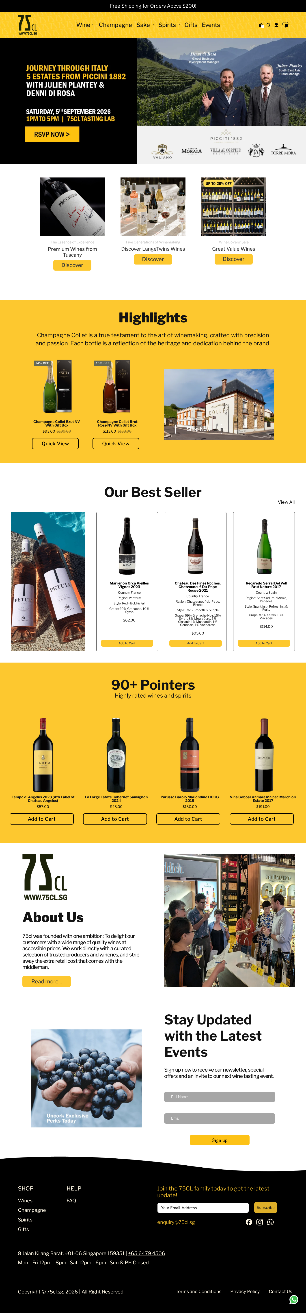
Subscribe (266, 1207)
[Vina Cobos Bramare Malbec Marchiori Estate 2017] (263, 755)
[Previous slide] (12, 101)
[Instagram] (259, 1223)
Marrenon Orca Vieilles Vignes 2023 (129, 585)
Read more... (46, 981)
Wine (83, 24)
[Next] (294, 581)
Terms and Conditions (198, 1291)
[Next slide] (294, 101)
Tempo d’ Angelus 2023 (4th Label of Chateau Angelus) (43, 799)
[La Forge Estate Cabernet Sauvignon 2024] (116, 755)
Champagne (115, 24)
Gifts (190, 24)
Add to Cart (127, 643)
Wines (25, 1200)
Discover (72, 265)
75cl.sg (55, 1292)
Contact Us (280, 1291)
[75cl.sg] (27, 25)
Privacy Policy (245, 1291)
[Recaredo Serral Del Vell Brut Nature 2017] (264, 546)
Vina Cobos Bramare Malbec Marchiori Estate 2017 (263, 799)
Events (211, 24)
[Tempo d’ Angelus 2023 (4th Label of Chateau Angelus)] (43, 755)
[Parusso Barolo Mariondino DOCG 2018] (189, 755)
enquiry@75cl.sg (176, 1222)
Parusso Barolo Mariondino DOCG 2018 (190, 799)
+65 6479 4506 (146, 1253)
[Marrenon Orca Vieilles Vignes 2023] (127, 546)
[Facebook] (249, 1223)
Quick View (55, 443)
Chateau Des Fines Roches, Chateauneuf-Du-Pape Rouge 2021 (198, 586)
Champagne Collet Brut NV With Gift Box (56, 423)
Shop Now (199, 429)
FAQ (71, 1200)
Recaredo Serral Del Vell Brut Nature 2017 (266, 585)
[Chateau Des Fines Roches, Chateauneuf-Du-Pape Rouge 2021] (195, 546)
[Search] (269, 25)
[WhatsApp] (270, 1223)
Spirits (167, 24)
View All (286, 502)
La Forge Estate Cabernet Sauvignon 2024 (116, 799)
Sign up (219, 1139)
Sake (143, 24)
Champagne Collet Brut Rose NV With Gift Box (117, 423)
